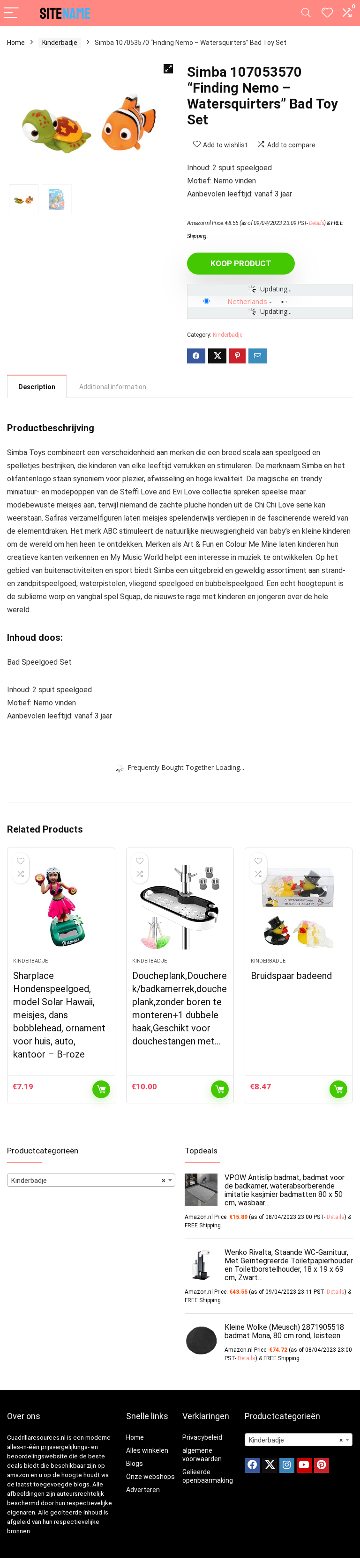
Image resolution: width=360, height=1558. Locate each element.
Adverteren (143, 1489)
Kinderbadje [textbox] (88, 1180)
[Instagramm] (286, 1465)
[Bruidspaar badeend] (299, 907)
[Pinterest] (321, 1465)
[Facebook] (252, 1465)
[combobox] (91, 1180)
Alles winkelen (147, 1450)
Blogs (134, 1463)
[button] (168, 68)
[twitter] (269, 1465)
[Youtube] (304, 1465)
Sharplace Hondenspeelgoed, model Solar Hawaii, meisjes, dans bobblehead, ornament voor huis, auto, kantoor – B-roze (59, 1015)
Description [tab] (36, 387)
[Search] (306, 13)
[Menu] (11, 13)
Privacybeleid (202, 1437)
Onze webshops (150, 1476)
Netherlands (247, 301)
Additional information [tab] (112, 387)
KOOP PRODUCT (240, 263)
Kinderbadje (59, 42)
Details (316, 223)
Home (16, 42)
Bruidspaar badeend (291, 975)
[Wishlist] (327, 13)
